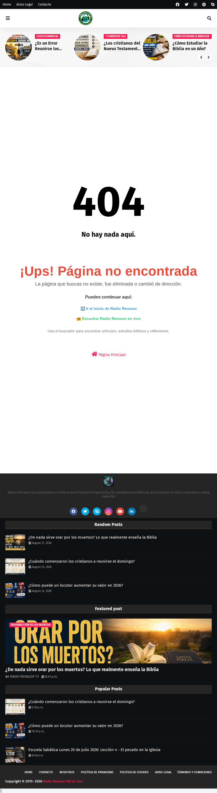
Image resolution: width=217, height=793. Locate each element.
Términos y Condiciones (194, 772)
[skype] (212, 4)
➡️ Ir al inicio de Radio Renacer (108, 308)
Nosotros (67, 772)
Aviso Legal (24, 4)
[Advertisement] (108, 112)
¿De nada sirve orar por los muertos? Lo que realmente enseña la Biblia (92, 537)
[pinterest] (204, 4)
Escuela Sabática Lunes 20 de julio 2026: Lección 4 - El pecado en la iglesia (94, 749)
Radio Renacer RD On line (63, 781)
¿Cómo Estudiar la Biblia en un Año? (190, 46)
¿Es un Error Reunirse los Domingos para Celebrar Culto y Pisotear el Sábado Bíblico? (53, 46)
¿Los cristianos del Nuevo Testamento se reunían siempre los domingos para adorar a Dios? (122, 46)
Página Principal (112, 355)
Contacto (44, 4)
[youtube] (120, 511)
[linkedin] (132, 511)
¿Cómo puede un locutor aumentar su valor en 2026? (75, 585)
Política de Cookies (134, 772)
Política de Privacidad (97, 772)
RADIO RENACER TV (24, 676)
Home (7, 4)
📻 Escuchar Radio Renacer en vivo (108, 318)
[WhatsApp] (143, 509)
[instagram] (195, 4)
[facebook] (177, 4)
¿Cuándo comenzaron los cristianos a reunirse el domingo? (81, 561)
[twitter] (186, 4)
